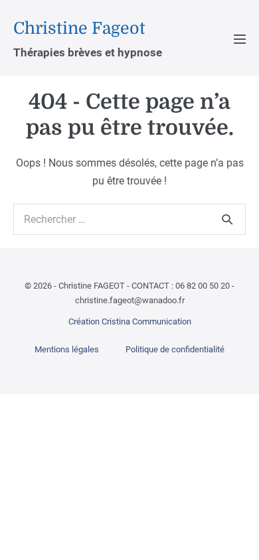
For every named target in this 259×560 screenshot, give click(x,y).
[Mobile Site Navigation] (240, 39)
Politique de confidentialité (175, 349)
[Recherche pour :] (129, 219)
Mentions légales (67, 349)
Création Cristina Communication (129, 321)
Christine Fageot (79, 28)
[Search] (227, 219)
